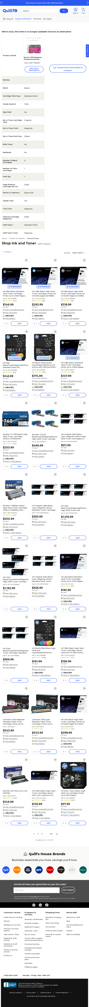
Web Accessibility (73, 934)
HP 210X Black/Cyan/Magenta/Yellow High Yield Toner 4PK (73, 508)
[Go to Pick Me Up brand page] (27, 870)
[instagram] (34, 905)
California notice (45, 992)
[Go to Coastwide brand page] (16, 870)
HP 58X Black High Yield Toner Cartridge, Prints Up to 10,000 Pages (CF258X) (73, 293)
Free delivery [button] (10, 318)
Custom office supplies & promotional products (34, 939)
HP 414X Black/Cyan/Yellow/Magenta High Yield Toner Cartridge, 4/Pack (15, 579)
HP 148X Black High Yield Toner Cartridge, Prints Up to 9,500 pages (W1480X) (44, 293)
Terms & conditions (15, 992)
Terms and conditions (33, 896)
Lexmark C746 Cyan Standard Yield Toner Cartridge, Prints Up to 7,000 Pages (42, 721)
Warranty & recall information (10, 945)
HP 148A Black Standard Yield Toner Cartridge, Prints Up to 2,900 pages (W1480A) (72, 365)
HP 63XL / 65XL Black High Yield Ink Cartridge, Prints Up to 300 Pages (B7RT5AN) (73, 793)
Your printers (50, 927)
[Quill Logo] (10, 11)
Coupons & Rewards (23, 19)
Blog (68, 921)
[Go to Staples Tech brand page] (61, 870)
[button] (88, 2)
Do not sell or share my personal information (41, 996)
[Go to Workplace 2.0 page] (83, 870)
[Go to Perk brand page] (38, 870)
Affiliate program (31, 967)
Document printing (32, 944)
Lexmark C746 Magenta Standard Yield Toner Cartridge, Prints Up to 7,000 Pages (13, 721)
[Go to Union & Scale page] (72, 870)
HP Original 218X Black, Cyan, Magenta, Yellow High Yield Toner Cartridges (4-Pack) (73, 436)
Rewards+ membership (34, 919)
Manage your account (12, 925)
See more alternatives (34, 69)
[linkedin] (40, 905)
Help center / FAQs (11, 934)
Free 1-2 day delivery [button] (71, 318)
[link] (26, 260)
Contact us (8, 955)
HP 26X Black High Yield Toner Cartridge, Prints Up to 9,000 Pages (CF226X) (73, 721)
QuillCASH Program (32, 927)
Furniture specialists (32, 954)
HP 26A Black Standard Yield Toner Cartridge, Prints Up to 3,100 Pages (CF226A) (72, 579)
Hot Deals (37, 19)
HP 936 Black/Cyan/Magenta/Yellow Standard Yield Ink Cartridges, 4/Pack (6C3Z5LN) (15, 365)
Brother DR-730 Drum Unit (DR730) (15, 792)
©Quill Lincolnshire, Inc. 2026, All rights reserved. (33, 985)
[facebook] (47, 905)
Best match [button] (78, 253)
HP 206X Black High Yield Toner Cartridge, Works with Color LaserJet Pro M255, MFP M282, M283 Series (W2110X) (43, 793)
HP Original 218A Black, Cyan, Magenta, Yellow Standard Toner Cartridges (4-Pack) (44, 508)
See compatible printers (14, 310)
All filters (7, 252)
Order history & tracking (13, 917)
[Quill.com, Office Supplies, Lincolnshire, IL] (10, 985)
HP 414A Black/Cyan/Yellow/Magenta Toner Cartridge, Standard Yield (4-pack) (15, 650)
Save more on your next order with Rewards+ (44, 3)
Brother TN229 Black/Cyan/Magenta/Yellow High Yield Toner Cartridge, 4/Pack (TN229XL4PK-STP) (44, 436)
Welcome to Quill (73, 917)
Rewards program (32, 923)
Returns (7, 921)
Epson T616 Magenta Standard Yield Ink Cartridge (33, 59)
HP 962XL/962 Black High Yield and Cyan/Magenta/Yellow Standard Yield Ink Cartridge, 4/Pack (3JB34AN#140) (44, 650)
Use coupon (68, 890)
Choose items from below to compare (70, 68)
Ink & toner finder (52, 923)
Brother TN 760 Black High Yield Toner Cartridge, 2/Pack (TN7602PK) (15, 436)
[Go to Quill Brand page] (5, 870)
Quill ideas (28, 963)
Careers (69, 931)
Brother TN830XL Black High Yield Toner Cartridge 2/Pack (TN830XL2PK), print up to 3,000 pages (15, 508)
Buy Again (47, 19)
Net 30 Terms (30, 934)
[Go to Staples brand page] (50, 870)
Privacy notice (31, 992)
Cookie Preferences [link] (62, 992)
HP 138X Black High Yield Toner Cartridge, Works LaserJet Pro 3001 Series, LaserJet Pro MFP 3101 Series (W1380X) (72, 650)
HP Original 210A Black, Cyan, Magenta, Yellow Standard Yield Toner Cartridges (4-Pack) (42, 579)
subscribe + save (31, 931)
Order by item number (54, 931)
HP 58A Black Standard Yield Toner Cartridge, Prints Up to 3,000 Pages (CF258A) (14, 293)
